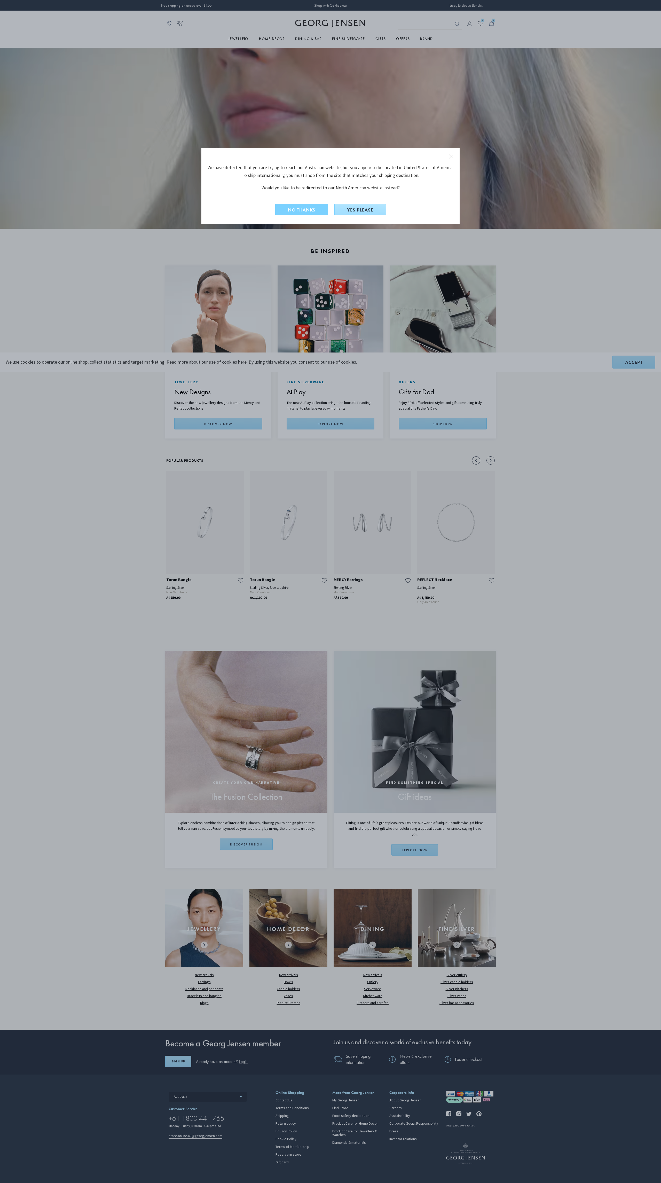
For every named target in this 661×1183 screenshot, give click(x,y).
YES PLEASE (360, 210)
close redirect (451, 156)
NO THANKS (302, 210)
